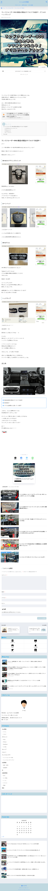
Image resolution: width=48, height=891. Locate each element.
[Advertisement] (24, 84)
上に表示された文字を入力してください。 (12, 612)
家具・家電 (5, 765)
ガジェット (4, 736)
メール (4, 597)
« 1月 (3, 836)
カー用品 (5, 778)
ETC (4, 775)
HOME (25, 885)
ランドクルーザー (6, 755)
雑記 (35, 642)
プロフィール (17, 5)
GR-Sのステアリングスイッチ (11, 128)
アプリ (4, 731)
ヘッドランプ (8, 132)
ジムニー (4, 752)
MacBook (5, 744)
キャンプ (4, 749)
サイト (3, 603)
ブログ (4, 734)
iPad (4, 739)
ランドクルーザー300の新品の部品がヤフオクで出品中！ (16, 126)
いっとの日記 (24, 2)
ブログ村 (35, 651)
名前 (3, 591)
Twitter (12, 651)
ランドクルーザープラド (8, 760)
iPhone (4, 741)
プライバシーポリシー (23, 887)
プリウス (5, 782)
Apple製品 (35, 647)
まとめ (5, 134)
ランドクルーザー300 (14, 486)
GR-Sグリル (8, 131)
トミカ (4, 780)
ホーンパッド (8, 129)
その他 (4, 746)
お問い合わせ (24, 5)
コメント (4, 575)
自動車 (12, 647)
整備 (4, 785)
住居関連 (4, 762)
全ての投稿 (30, 5)
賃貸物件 (5, 767)
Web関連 (4, 729)
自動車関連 (4, 773)
